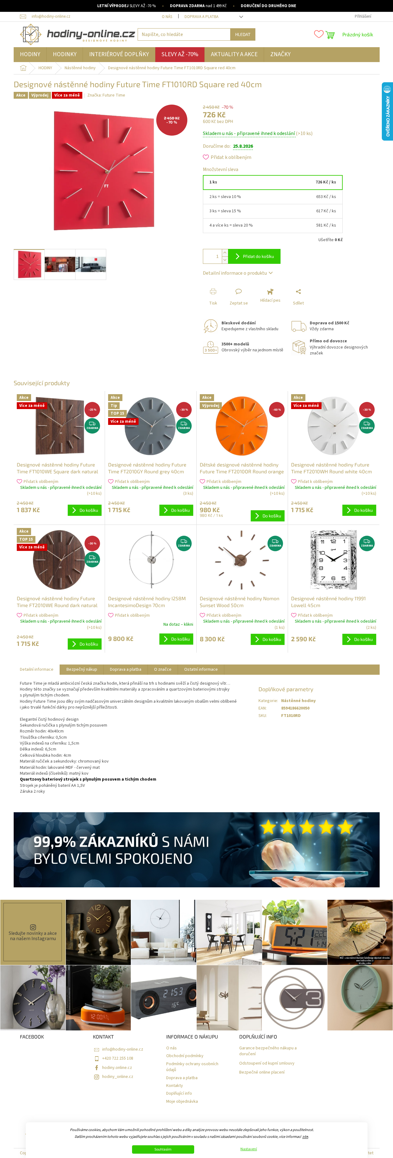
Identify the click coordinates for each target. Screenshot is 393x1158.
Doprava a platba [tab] (125, 669)
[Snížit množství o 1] (225, 260)
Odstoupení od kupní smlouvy (267, 1063)
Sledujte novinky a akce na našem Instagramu (33, 936)
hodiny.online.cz (117, 1068)
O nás (167, 17)
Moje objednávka (182, 1102)
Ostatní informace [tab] (201, 669)
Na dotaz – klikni (178, 624)
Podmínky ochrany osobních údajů (192, 1067)
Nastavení (248, 1149)
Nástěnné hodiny (298, 701)
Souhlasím (162, 1149)
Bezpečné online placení (262, 1072)
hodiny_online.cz (117, 1077)
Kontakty (174, 1086)
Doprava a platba (201, 17)
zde (305, 1136)
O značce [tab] (162, 669)
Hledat (242, 34)
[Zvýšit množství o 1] (225, 252)
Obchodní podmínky (184, 1056)
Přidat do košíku (258, 256)
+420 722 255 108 (117, 1058)
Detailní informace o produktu (235, 273)
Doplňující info (179, 1094)
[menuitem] (30, 54)
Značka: (106, 95)
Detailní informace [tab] (36, 669)
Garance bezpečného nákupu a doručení (268, 1051)
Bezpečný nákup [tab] (81, 669)
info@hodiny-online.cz (122, 1049)
